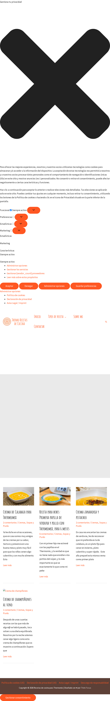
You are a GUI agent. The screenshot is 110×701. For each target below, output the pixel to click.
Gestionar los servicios (17, 269)
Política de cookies (16, 295)
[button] (55, 84)
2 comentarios (10, 522)
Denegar (29, 286)
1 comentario (9, 609)
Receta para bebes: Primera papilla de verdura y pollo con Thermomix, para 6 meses (54, 520)
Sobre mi (78, 316)
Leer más (7, 565)
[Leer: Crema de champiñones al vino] (15, 590)
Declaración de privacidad (19, 299)
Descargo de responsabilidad (95, 682)
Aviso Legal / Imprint (16, 303)
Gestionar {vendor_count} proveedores (26, 273)
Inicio (37, 316)
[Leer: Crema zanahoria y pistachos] (91, 496)
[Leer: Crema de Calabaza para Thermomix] (18, 496)
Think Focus (86, 688)
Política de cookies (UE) (13, 682)
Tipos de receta (55, 316)
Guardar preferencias (86, 286)
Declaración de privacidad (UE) (42, 682)
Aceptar (9, 286)
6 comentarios (46, 533)
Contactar (39, 326)
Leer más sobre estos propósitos (22, 277)
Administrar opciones (17, 265)
